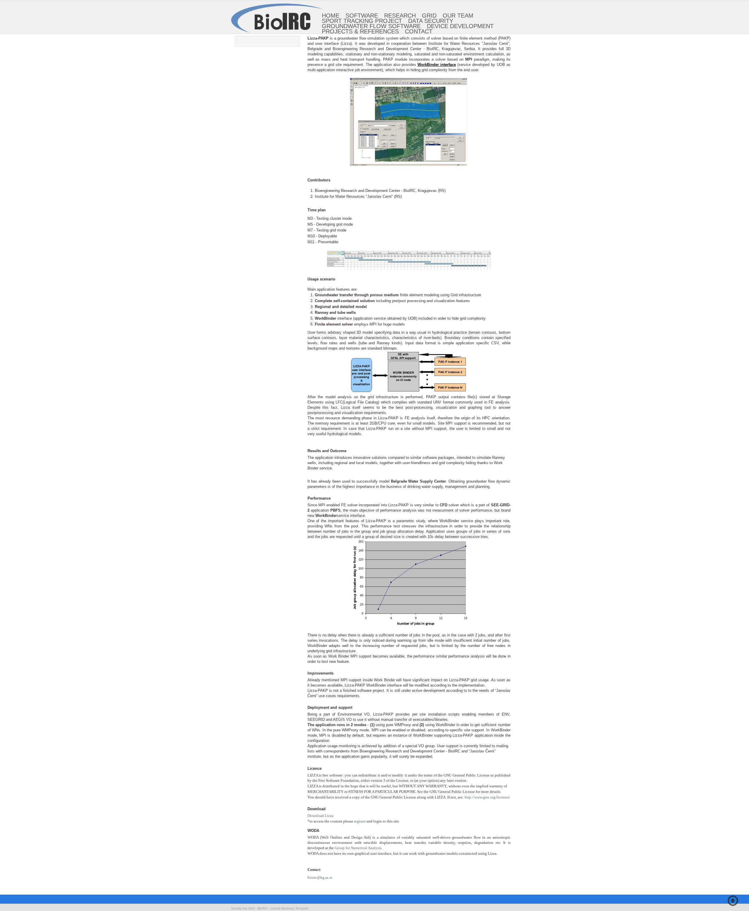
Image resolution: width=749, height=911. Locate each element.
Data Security (430, 20)
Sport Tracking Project (362, 20)
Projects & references (360, 31)
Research (400, 15)
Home (330, 15)
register (360, 821)
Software (362, 15)
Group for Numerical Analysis (358, 848)
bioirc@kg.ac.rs (319, 877)
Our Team (458, 15)
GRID (429, 15)
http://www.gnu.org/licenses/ (487, 797)
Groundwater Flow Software (371, 26)
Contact (418, 31)
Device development (460, 26)
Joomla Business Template (289, 908)
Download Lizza (320, 815)
